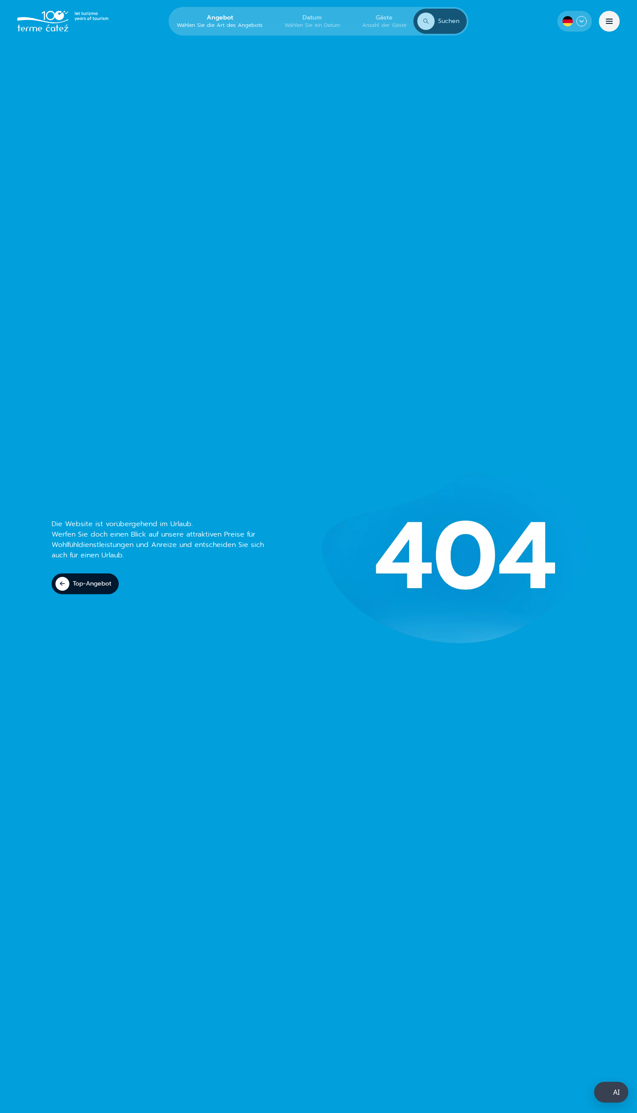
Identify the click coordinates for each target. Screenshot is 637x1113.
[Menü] (609, 21)
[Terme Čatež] (62, 21)
